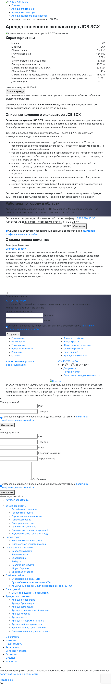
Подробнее (6, 679)
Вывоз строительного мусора (29, 544)
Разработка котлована (24, 509)
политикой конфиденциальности (19, 674)
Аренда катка (19, 617)
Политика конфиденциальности (81, 375)
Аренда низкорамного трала (28, 620)
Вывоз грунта (71, 341)
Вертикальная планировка (27, 516)
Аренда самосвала (22, 606)
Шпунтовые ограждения (77, 345)
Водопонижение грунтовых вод (30, 533)
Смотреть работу (16, 248)
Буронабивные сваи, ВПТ (26, 578)
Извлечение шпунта (23, 564)
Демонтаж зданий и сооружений (30, 592)
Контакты (11, 661)
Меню (25, 499)
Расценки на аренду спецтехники (31, 631)
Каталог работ (14, 499)
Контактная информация (20, 361)
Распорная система (23, 523)
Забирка (16, 561)
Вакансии (16, 352)
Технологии (18, 345)
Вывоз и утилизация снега (27, 540)
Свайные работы (73, 348)
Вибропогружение (22, 550)
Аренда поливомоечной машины (30, 610)
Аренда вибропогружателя (27, 624)
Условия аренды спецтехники (29, 627)
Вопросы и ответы (22, 348)
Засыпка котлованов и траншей (30, 530)
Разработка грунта (22, 512)
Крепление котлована (24, 526)
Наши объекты (19, 341)
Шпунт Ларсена (20, 568)
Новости (11, 640)
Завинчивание (20, 554)
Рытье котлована (21, 519)
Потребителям (71, 371)
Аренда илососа (21, 613)
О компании (18, 338)
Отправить (79, 226)
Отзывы (15, 355)
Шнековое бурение (22, 571)
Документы (69, 368)
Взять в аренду (15, 91)
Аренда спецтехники (75, 355)
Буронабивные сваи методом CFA (31, 582)
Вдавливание (19, 557)
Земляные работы (73, 338)
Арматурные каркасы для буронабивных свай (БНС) (42, 585)
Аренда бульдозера (23, 603)
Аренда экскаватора (23, 599)
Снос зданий (70, 352)
